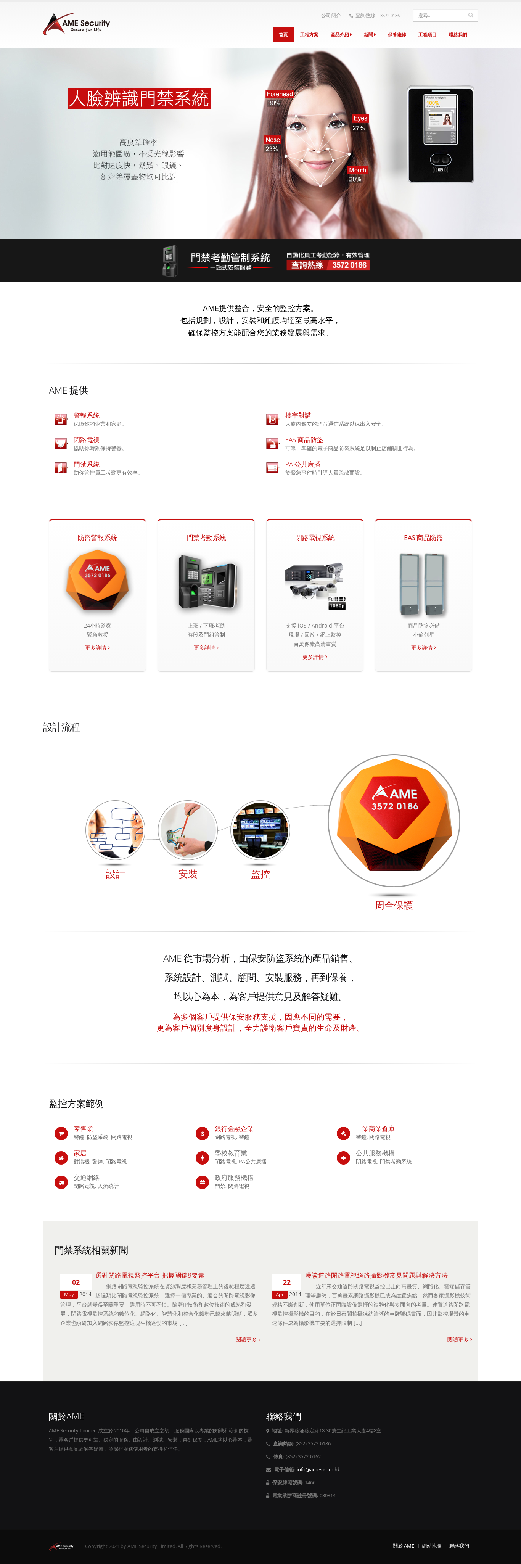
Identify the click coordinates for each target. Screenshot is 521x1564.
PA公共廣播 (253, 1161)
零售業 (83, 1128)
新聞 (369, 34)
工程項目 (427, 34)
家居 (80, 1153)
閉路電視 (121, 1137)
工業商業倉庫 (375, 1128)
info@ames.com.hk (318, 1469)
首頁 (283, 34)
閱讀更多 (247, 1339)
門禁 (220, 1185)
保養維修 (397, 34)
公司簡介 (331, 15)
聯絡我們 (458, 34)
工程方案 (309, 34)
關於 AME (403, 1546)
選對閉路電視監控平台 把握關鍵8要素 (149, 1275)
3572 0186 (390, 15)
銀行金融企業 (234, 1128)
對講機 (82, 1161)
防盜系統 (97, 1137)
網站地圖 (432, 1546)
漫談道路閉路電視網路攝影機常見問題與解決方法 (376, 1275)
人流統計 (108, 1185)
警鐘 (79, 1137)
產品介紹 (340, 34)
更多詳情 (96, 647)
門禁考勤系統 (396, 1161)
